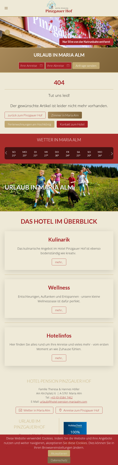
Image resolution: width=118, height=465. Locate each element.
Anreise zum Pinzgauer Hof (81, 410)
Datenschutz (59, 460)
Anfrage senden (86, 65)
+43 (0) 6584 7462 (61, 397)
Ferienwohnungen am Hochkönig (29, 124)
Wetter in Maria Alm (37, 410)
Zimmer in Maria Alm (65, 115)
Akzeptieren (59, 453)
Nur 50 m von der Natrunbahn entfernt (86, 41)
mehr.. (59, 262)
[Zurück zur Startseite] (59, 8)
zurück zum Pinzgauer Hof (25, 115)
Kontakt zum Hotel (72, 124)
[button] (6, 8)
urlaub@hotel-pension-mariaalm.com (63, 401)
